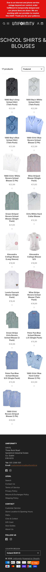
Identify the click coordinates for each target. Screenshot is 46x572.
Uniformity (17, 558)
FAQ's (7, 515)
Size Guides (10, 526)
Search (8, 480)
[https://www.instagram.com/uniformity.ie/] (10, 470)
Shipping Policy (11, 498)
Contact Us (10, 484)
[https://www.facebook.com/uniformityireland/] (6, 470)
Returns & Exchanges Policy (17, 494)
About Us (9, 529)
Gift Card (9, 522)
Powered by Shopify (31, 558)
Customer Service (12, 508)
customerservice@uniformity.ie (24, 465)
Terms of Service (12, 487)
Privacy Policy (11, 491)
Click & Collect (11, 519)
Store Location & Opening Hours (19, 511)
